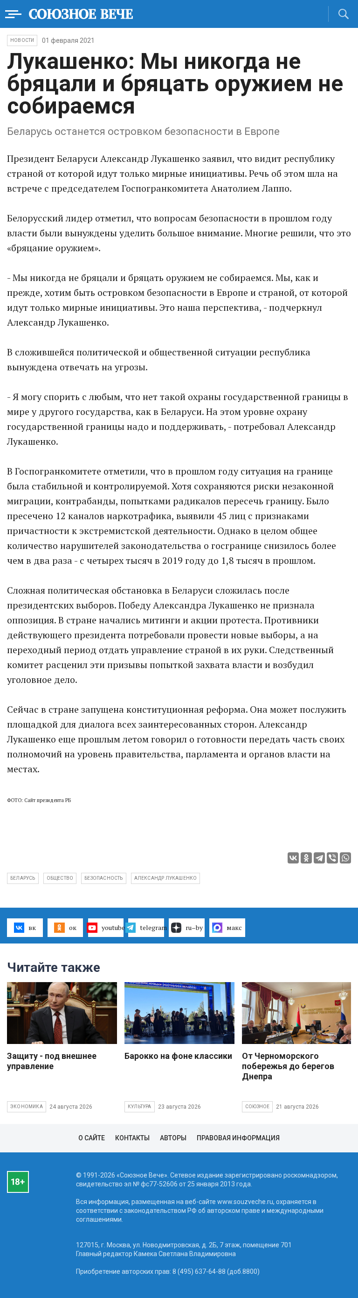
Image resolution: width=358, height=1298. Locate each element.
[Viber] (332, 857)
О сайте (91, 1138)
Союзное (257, 1106)
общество (60, 878)
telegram (152, 927)
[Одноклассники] (306, 857)
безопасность (103, 878)
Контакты (132, 1138)
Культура (139, 1106)
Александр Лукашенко (165, 878)
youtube (113, 927)
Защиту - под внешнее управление (51, 1061)
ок (72, 927)
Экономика (26, 1106)
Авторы (173, 1138)
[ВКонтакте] (293, 857)
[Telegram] (319, 857)
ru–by (194, 927)
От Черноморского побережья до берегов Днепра (288, 1066)
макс (234, 927)
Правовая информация (238, 1138)
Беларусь (22, 878)
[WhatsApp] (345, 857)
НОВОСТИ (22, 40)
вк (32, 927)
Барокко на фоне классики (178, 1056)
